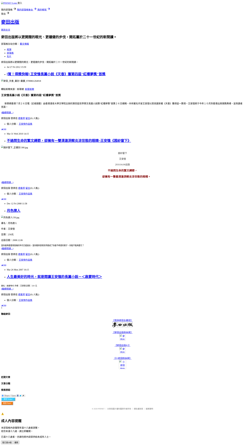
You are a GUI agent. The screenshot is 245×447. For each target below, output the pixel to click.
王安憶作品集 (25, 124)
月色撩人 (13, 210)
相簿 (9, 49)
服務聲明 (149, 409)
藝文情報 (24, 44)
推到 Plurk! (7, 403)
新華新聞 (29, 89)
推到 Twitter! (8, 399)
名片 (9, 56)
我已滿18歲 (7, 442)
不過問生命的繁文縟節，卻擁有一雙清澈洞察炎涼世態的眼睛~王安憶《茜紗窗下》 (69, 140)
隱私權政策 (138, 409)
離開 (16, 442)
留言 (28, 118)
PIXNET (101, 409)
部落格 (10, 53)
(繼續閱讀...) (7, 112)
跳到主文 (5, 30)
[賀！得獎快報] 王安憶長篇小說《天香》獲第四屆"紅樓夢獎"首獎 (56, 74)
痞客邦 (21, 118)
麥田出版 (10, 22)
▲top (3, 129)
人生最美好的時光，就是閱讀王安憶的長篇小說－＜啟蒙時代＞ (54, 277)
